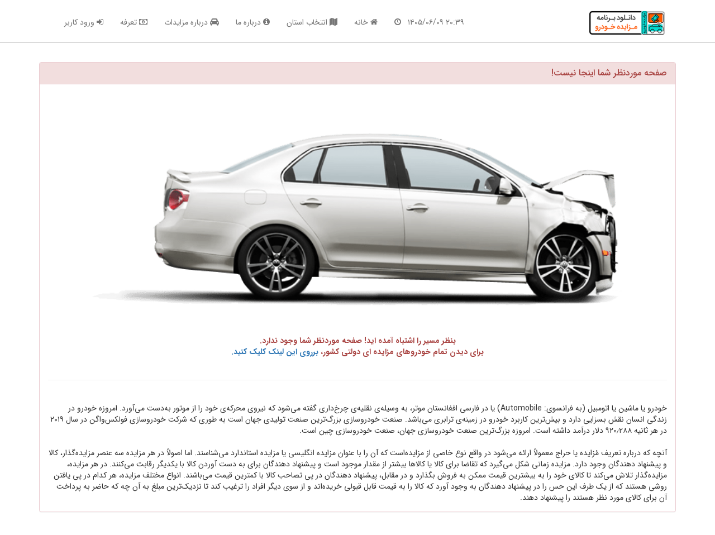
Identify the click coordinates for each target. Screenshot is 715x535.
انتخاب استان (308, 22)
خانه (362, 22)
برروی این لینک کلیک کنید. (274, 352)
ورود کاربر (80, 22)
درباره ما (249, 22)
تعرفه (129, 22)
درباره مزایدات (187, 22)
